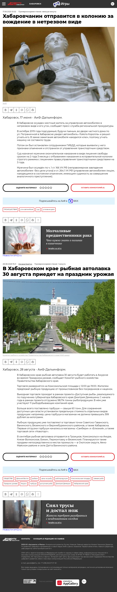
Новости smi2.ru (12, 255)
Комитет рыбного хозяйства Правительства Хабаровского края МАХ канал (36, 355)
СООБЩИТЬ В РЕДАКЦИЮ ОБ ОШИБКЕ (48, 539)
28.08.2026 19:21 (9, 264)
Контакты (25, 539)
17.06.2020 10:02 (9, 12)
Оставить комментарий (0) (93, 188)
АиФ (5, 103)
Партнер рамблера (46, 581)
